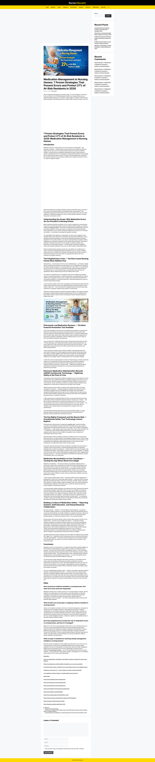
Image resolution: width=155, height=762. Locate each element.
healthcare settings (54, 227)
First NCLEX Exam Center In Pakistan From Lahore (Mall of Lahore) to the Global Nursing (66, 667)
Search (96, 13)
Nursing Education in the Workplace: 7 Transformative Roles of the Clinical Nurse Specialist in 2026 (66, 712)
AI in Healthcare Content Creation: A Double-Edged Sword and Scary (61, 673)
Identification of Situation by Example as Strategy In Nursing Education (102, 64)
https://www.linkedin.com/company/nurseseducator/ (57, 688)
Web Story (65, 7)
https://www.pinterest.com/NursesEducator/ (54, 685)
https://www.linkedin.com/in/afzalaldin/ (53, 691)
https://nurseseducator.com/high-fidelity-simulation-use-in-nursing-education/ (63, 664)
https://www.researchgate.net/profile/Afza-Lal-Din (56, 695)
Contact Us (88, 7)
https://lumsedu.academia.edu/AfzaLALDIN (54, 704)
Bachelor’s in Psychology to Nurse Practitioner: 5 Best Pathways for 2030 (102, 47)
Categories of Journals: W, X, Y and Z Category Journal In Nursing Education (63, 670)
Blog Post (53, 7)
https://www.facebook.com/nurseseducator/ (54, 679)
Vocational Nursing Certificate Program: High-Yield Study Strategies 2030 (101, 29)
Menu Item (103, 7)
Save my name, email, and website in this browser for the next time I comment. (64, 748)
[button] (108, 7)
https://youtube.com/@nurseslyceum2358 (54, 701)
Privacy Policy (73, 7)
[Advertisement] (66, 26)
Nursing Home (48, 708)
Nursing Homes (55, 708)
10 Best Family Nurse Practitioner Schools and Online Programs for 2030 (102, 38)
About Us (81, 7)
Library (59, 7)
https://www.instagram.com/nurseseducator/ (55, 682)
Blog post (47, 707)
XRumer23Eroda (98, 62)
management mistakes (55, 650)
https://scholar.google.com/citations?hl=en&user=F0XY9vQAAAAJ (60, 698)
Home (47, 7)
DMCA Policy (96, 7)
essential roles (71, 424)
